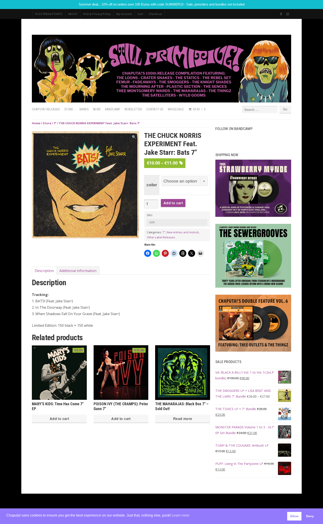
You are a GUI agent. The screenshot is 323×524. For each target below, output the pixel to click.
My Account (124, 14)
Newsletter (133, 109)
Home (36, 123)
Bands (84, 109)
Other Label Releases (161, 237)
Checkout (155, 14)
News (97, 109)
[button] (134, 137)
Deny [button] (310, 516)
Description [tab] (44, 270)
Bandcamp (112, 109)
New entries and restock (183, 232)
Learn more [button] (180, 515)
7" (55, 123)
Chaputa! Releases (46, 109)
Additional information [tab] (77, 270)
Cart (140, 14)
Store (68, 109)
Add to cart (173, 202)
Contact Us (154, 109)
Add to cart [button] (59, 418)
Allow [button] (294, 516)
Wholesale (176, 109)
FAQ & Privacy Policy (97, 14)
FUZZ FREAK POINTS (49, 14)
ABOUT (73, 14)
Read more (182, 418)
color (152, 185)
